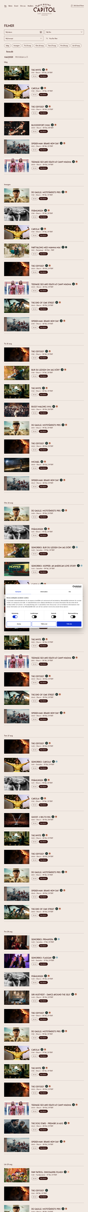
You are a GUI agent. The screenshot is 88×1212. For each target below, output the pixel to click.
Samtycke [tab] (18, 591)
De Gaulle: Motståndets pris (50, 192)
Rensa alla (9, 51)
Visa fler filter (53, 38)
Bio (5, 6)
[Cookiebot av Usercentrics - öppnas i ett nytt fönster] (73, 586)
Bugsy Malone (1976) (45, 406)
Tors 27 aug (52, 45)
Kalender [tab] (8, 57)
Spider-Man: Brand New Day (49, 143)
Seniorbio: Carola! (45, 761)
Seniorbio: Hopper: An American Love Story (57, 565)
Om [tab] (70, 591)
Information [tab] (44, 591)
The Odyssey (42, 106)
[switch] (34, 616)
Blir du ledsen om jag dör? (50, 369)
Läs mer (35, 76)
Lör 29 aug (76, 45)
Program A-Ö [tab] (21, 57)
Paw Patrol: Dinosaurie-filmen (51, 1172)
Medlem (30, 6)
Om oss (23, 6)
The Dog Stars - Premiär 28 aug (51, 1123)
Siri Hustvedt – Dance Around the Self (55, 994)
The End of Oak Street (47, 302)
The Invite (40, 69)
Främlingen (41, 210)
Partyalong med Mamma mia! (50, 247)
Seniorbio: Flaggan (45, 957)
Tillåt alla (69, 624)
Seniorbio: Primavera (46, 939)
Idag (7, 45)
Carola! (40, 88)
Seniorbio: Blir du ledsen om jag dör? (55, 547)
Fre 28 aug (64, 45)
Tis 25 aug (27, 45)
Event (16, 6)
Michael (39, 461)
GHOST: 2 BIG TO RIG (45, 816)
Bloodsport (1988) (45, 125)
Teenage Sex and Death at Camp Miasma (55, 161)
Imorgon (17, 45)
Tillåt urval (44, 624)
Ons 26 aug (40, 45)
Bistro (10, 6)
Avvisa (19, 624)
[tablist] (43, 57)
